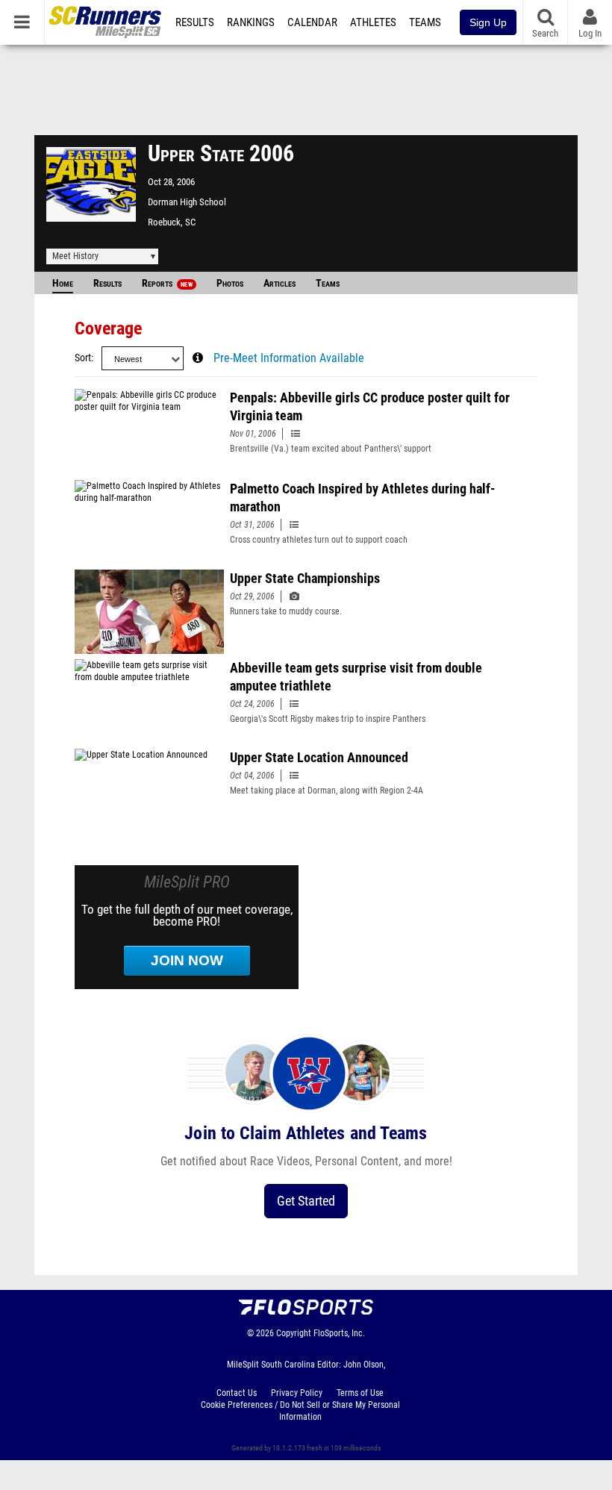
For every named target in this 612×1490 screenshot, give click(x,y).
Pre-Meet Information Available (288, 358)
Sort (83, 358)
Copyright (293, 1333)
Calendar (312, 22)
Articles (279, 283)
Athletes (373, 22)
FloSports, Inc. (339, 1333)
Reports (167, 283)
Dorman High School (187, 202)
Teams (425, 22)
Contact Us (236, 1393)
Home (62, 283)
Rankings (251, 22)
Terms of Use (360, 1393)
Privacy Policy (296, 1393)
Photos (229, 283)
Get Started (306, 1201)
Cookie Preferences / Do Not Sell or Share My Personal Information (300, 1411)
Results (194, 22)
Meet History (75, 256)
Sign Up (488, 22)
